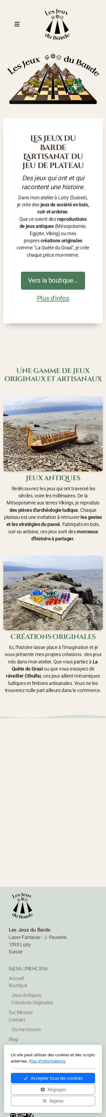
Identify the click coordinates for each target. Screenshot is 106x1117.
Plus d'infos (53, 298)
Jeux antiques (53, 478)
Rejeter (56, 1101)
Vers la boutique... (53, 280)
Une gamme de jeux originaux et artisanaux (53, 375)
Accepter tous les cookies (57, 1078)
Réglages (57, 1089)
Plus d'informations (47, 1061)
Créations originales (53, 636)
